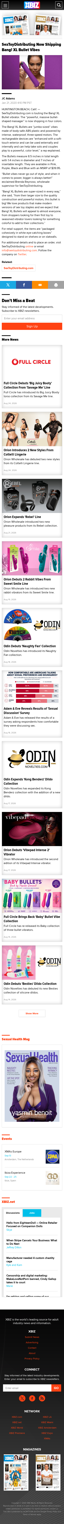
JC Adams (8, 98)
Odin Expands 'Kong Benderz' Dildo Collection (28, 781)
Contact (32, 1348)
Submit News (32, 1337)
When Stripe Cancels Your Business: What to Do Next (31, 1242)
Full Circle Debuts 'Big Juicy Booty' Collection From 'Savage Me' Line (28, 385)
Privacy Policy (32, 1358)
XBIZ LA (47, 1417)
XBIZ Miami (47, 1422)
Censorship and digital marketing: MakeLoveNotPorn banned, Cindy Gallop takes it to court (31, 1279)
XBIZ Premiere (17, 1433)
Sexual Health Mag (16, 1039)
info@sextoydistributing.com (19, 250)
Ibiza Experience (15, 1173)
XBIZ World (17, 1427)
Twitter (22, 254)
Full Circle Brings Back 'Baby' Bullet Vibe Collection (32, 919)
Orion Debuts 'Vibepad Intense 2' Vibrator (27, 852)
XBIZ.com (17, 1417)
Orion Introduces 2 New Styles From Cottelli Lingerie (29, 452)
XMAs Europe (13, 1151)
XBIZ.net (8, 1202)
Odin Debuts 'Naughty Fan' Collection (30, 646)
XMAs (47, 1438)
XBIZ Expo (47, 1433)
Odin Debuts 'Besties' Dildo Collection (30, 983)
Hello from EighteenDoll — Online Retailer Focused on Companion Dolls (31, 1224)
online (29, 246)
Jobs (32, 1213)
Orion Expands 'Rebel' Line (22, 516)
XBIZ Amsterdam (47, 1427)
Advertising (32, 1342)
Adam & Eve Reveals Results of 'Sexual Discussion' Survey (31, 710)
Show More (32, 1013)
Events (7, 1139)
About (32, 1353)
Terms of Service (29, 1514)
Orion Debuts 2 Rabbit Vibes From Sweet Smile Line (27, 581)
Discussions (13, 1213)
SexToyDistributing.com (18, 268)
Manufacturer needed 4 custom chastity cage (30, 1259)
